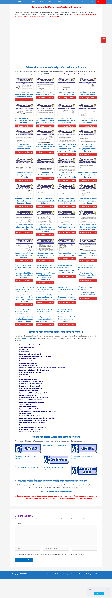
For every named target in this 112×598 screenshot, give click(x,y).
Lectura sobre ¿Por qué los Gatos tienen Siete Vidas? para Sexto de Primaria (24, 298)
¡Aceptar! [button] (99, 593)
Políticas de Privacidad (79, 574)
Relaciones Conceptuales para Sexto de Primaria (24, 146)
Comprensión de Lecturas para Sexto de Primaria (87, 255)
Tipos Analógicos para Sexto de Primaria (67, 254)
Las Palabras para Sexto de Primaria (66, 93)
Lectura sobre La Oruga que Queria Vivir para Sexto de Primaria (45, 297)
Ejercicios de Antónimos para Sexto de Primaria (88, 120)
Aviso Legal (65, 574)
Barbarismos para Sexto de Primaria (88, 294)
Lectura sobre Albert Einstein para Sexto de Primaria (67, 319)
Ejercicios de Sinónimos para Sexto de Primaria (66, 120)
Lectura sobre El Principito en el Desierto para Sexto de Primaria (45, 228)
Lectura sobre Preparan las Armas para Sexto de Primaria (66, 175)
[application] (29, 2)
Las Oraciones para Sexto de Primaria (45, 174)
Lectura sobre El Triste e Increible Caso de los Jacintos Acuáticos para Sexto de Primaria (66, 147)
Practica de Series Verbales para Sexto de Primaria (45, 146)
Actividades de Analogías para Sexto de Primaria (66, 227)
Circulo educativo (28, 338)
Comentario (19, 523)
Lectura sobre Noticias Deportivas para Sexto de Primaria (24, 120)
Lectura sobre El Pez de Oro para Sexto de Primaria (87, 175)
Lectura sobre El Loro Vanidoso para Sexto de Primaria (24, 275)
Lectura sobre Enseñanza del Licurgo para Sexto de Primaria (24, 94)
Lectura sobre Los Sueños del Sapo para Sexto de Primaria (45, 255)
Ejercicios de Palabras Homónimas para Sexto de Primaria (45, 201)
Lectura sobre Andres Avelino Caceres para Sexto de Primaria (24, 319)
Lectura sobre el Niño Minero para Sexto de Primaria (24, 227)
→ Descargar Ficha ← (24, 100)
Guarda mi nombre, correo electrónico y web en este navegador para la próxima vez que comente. (50, 554)
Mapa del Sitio (93, 574)
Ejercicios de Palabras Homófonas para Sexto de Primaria (66, 201)
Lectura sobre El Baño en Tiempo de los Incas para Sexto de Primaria (45, 120)
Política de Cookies (53, 574)
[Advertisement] (56, 30)
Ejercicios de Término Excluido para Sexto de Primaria (24, 175)
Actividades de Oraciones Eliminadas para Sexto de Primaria (66, 297)
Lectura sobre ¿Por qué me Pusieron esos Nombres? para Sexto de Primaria (45, 276)
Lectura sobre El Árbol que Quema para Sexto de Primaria (24, 255)
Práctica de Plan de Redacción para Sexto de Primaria (88, 275)
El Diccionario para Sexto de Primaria (87, 93)
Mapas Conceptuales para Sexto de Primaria (45, 93)
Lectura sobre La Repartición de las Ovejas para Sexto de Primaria (87, 147)
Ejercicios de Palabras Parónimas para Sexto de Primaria (88, 201)
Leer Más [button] (106, 590)
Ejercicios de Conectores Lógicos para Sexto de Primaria (45, 319)
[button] (108, 2)
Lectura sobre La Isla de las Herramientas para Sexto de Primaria (88, 227)
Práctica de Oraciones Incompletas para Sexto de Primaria (24, 201)
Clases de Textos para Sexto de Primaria (67, 272)
